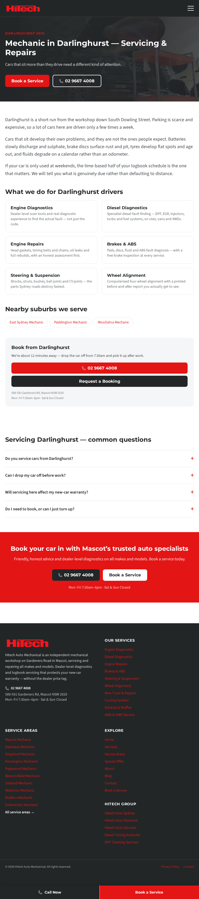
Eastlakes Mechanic (20, 747)
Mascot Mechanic (18, 739)
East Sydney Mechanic (26, 322)
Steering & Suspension (122, 678)
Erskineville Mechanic (21, 805)
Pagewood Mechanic (20, 768)
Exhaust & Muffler (118, 707)
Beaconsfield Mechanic (22, 776)
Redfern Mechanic (18, 797)
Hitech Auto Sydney (120, 813)
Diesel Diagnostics (118, 656)
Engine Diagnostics (119, 649)
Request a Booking (99, 381)
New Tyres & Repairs (120, 693)
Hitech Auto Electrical (121, 820)
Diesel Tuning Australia (122, 835)
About (109, 768)
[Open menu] (191, 8)
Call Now (53, 892)
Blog (108, 776)
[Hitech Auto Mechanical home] (23, 8)
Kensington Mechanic (21, 761)
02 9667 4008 (80, 80)
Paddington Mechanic (70, 322)
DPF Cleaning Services (121, 842)
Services (111, 747)
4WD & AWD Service (119, 714)
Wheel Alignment (118, 685)
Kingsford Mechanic (20, 754)
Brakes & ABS (115, 671)
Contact (111, 783)
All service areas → (19, 812)
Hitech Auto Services (120, 827)
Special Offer (114, 761)
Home (109, 739)
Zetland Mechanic (18, 783)
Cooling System (117, 700)
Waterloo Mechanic (19, 790)
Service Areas (115, 754)
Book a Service (27, 80)
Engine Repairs (116, 664)
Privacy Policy (170, 867)
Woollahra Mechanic (113, 322)
